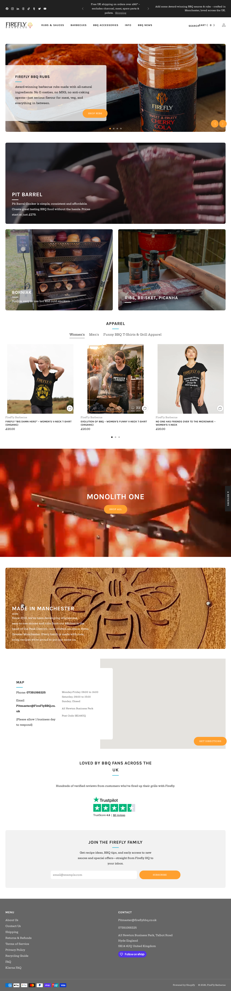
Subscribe (160, 875)
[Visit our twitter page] (39, 8)
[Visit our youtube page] (45, 8)
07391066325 (127, 927)
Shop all (115, 509)
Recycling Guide (16, 955)
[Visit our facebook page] (7, 8)
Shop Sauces (93, 108)
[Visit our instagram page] (12, 8)
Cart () (207, 25)
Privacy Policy (15, 950)
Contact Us (13, 926)
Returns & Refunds (18, 938)
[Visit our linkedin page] (18, 8)
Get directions (210, 741)
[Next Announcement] (148, 8)
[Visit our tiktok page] (28, 8)
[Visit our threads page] (23, 8)
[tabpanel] (115, 391)
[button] (110, 128)
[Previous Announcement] (82, 8)
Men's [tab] (94, 334)
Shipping (11, 932)
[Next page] (225, 379)
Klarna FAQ (13, 967)
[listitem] (116, 8)
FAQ (8, 961)
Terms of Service (17, 944)
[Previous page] (5, 379)
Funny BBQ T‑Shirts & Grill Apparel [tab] (132, 334)
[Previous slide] (215, 124)
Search (190, 26)
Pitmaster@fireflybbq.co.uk (137, 920)
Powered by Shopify (184, 985)
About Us (11, 920)
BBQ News (145, 25)
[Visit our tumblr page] (34, 8)
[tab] (112, 437)
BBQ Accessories (105, 25)
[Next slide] (223, 124)
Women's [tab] (77, 334)
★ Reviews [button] (228, 498)
